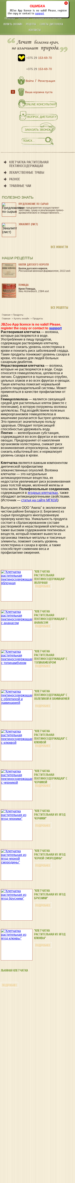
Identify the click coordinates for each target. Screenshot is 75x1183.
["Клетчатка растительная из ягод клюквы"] (16, 938)
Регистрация (46, 80)
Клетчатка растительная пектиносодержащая (29, 164)
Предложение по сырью (34, 204)
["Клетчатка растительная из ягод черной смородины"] (16, 862)
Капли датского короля (34, 264)
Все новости (59, 247)
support (39, 13)
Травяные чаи (20, 186)
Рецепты (31, 24)
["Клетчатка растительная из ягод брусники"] (16, 898)
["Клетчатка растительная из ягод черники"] (16, 818)
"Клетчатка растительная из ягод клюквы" (50, 934)
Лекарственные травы (26, 172)
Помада (24, 285)
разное (14, 179)
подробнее (42, 586)
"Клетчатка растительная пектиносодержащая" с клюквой (50, 736)
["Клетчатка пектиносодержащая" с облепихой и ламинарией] (16, 703)
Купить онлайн (13, 24)
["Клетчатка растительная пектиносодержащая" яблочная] (16, 583)
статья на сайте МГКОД (39, 500)
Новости (24, 18)
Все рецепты (59, 307)
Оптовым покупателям (47, 18)
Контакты (35, 30)
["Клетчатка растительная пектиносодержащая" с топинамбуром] (16, 663)
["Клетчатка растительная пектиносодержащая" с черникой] (16, 782)
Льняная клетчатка (14, 970)
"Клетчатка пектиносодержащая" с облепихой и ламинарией (51, 695)
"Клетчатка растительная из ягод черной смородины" (50, 854)
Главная (10, 18)
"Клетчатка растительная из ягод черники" (50, 814)
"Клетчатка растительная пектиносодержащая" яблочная (49, 577)
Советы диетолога (51, 24)
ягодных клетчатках (43, 492)
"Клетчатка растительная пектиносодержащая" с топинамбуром (50, 656)
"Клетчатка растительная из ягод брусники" (50, 894)
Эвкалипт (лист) (28, 224)
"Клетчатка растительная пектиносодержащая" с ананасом (50, 617)
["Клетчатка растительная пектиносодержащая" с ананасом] (16, 623)
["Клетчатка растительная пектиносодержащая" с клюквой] (16, 742)
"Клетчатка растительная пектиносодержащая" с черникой (50, 776)
